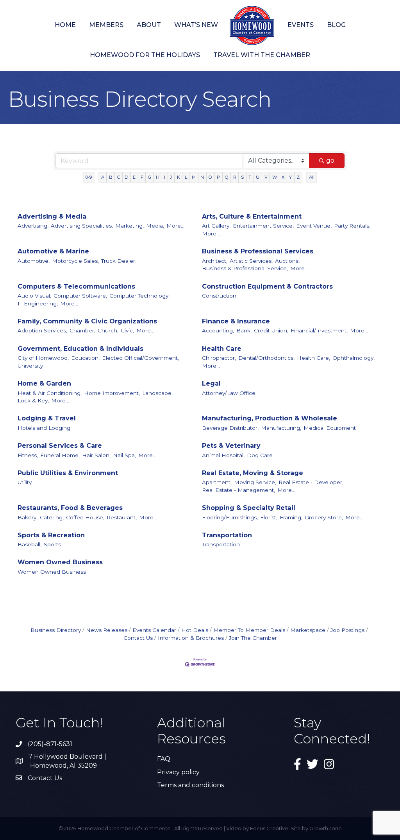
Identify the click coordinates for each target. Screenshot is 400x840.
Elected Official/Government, (140, 358)
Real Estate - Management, (238, 490)
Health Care (221, 348)
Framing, (291, 517)
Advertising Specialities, (82, 226)
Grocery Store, (324, 517)
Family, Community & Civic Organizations (87, 321)
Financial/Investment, (319, 330)
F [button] (142, 177)
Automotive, (34, 261)
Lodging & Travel (47, 418)
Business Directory (55, 630)
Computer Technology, (139, 296)
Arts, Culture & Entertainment (252, 216)
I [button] (164, 177)
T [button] (249, 177)
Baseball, (29, 544)
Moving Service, (255, 482)
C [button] (118, 177)
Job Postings (347, 630)
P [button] (218, 177)
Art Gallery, (216, 226)
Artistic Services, (251, 261)
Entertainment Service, (263, 226)
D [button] (126, 177)
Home (65, 25)
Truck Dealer (118, 261)
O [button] (210, 177)
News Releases (106, 630)
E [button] (134, 177)
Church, (108, 330)
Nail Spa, (124, 455)
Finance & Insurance (236, 321)
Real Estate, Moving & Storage (252, 473)
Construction (219, 296)
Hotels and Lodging (44, 428)
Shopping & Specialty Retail (248, 508)
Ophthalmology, (353, 358)
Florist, (268, 517)
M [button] (194, 177)
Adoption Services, (42, 330)
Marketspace (307, 630)
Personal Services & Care (60, 445)
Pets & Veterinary (231, 445)
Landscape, (157, 393)
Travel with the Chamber (261, 55)
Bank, (244, 330)
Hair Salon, (96, 455)
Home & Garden (44, 383)
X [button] (283, 177)
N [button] (202, 177)
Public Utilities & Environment (68, 473)
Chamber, (82, 330)
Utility (25, 482)
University (30, 366)
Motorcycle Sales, (75, 261)
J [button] (171, 177)
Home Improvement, (112, 393)
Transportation (227, 535)
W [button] (274, 177)
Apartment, (217, 482)
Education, (85, 358)
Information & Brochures (191, 638)
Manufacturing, (281, 428)
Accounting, (218, 330)
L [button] (186, 177)
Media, (155, 226)
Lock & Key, (33, 400)
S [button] (242, 177)
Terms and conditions (190, 785)
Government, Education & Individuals (80, 348)
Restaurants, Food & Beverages (70, 508)
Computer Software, (80, 296)
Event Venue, (314, 226)
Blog (336, 25)
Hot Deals (194, 630)
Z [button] (298, 177)
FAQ (163, 759)
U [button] (257, 177)
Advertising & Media (52, 216)
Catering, (52, 517)
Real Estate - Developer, (311, 482)
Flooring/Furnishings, (230, 517)
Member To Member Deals (249, 630)
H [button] (157, 177)
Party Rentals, (352, 226)
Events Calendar (154, 630)
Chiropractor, (219, 358)
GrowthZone (325, 828)
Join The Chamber (253, 638)
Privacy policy (178, 772)
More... (175, 226)
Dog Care (260, 455)
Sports (52, 544)
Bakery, (28, 517)
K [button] (178, 177)
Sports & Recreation (51, 535)
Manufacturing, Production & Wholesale (269, 418)
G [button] (149, 177)
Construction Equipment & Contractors (267, 286)
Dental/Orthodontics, (266, 358)
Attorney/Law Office (228, 393)
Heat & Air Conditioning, (50, 393)
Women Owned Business (60, 562)
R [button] (234, 177)
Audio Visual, (34, 296)
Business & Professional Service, (245, 268)
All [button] (311, 177)
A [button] (102, 177)
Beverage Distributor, (230, 428)
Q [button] (227, 177)
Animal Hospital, (223, 455)
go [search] (330, 160)
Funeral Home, (60, 455)
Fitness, (28, 455)
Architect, (214, 261)
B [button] (110, 177)
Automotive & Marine (53, 251)
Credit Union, (271, 330)
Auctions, (287, 261)
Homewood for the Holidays (145, 55)
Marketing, (129, 226)
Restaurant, (122, 517)
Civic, (127, 330)
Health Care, (313, 358)
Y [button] (290, 177)
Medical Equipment (330, 428)
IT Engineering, (38, 303)
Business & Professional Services (257, 251)
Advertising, (33, 226)
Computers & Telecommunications (76, 286)
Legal (211, 383)
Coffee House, (85, 517)
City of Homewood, (43, 358)
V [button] (266, 177)
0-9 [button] (89, 177)
